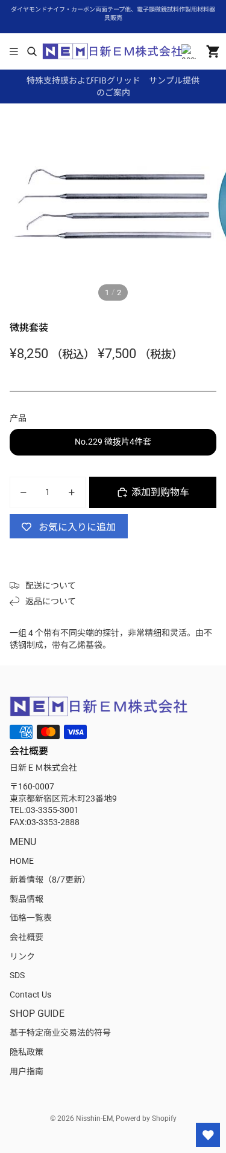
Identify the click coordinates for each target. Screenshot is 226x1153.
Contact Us (30, 994)
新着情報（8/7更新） (50, 879)
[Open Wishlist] (208, 1135)
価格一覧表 (31, 918)
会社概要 (26, 937)
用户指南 (26, 1071)
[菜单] (14, 51)
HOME (22, 861)
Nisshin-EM (94, 1118)
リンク (22, 956)
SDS (17, 975)
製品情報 (26, 899)
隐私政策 (26, 1052)
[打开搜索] (31, 51)
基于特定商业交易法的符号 (60, 1032)
